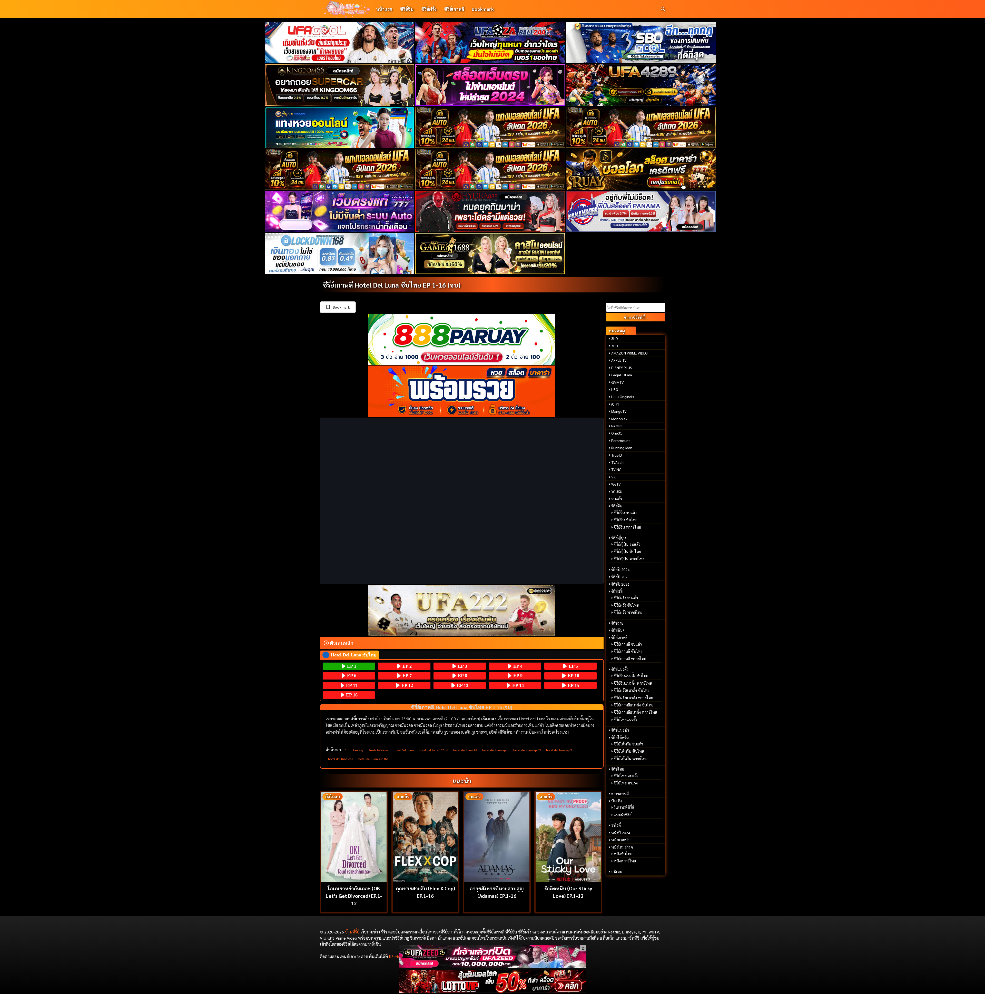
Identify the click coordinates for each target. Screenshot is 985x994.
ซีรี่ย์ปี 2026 (620, 584)
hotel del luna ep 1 (495, 750)
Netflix (616, 426)
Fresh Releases (378, 750)
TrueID (616, 455)
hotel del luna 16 (465, 750)
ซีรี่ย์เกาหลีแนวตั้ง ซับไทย (633, 705)
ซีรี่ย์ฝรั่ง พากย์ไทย (628, 612)
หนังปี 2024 (620, 832)
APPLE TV (619, 360)
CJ (346, 750)
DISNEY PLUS (621, 367)
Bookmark (483, 9)
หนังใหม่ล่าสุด (622, 847)
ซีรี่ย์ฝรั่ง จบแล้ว (626, 597)
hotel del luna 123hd (433, 750)
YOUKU (616, 491)
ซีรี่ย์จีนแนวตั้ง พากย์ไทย (633, 683)
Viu (613, 477)
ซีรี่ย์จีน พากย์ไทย (627, 527)
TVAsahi (617, 462)
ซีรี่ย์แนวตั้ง (619, 669)
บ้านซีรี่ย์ (352, 931)
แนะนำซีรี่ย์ (623, 814)
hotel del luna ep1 (340, 759)
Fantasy (358, 750)
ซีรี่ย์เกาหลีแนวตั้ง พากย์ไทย (635, 712)
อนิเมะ (616, 871)
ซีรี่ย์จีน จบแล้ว (625, 512)
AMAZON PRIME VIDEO (629, 353)
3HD (614, 338)
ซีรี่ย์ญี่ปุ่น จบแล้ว (627, 544)
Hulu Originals (622, 396)
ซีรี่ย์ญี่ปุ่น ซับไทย (627, 551)
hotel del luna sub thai (373, 759)
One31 (616, 433)
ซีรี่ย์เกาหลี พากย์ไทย (630, 658)
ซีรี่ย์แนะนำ (620, 730)
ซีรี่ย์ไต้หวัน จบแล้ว (628, 744)
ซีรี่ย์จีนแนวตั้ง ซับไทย (631, 675)
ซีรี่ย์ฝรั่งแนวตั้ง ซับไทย (631, 690)
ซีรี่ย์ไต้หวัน (620, 737)
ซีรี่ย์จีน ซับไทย (625, 519)
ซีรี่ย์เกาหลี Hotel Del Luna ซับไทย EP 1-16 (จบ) (391, 284)
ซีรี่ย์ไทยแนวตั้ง (625, 719)
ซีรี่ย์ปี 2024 (620, 569)
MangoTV (619, 411)
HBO (614, 389)
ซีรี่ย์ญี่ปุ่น (618, 537)
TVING (616, 469)
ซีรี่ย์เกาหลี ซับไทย (628, 651)
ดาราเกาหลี (620, 793)
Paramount (620, 440)
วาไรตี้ (616, 825)
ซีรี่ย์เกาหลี (454, 9)
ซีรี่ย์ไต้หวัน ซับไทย (629, 751)
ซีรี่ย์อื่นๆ (618, 630)
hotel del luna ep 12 (527, 750)
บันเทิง (616, 801)
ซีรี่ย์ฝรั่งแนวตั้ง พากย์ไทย (633, 697)
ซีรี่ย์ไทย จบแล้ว (626, 775)
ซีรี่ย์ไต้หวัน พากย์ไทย (630, 758)
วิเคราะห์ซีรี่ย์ (624, 807)
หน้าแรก (384, 9)
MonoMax (619, 418)
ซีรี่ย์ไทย (617, 769)
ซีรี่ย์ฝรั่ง (428, 9)
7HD (614, 345)
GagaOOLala (621, 374)
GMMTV (617, 382)
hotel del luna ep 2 (559, 750)
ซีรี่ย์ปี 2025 (620, 576)
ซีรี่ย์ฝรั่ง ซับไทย (626, 605)
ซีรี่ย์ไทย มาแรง (626, 783)
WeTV (616, 484)
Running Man (621, 447)
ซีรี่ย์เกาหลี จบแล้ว (628, 644)
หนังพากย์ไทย (625, 861)
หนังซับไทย (623, 853)
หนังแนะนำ (620, 840)
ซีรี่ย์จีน (406, 9)
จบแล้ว (616, 498)
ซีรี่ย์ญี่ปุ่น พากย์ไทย (629, 558)
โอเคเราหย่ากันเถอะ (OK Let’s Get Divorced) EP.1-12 (354, 895)
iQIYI (615, 404)
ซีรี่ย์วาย (617, 623)
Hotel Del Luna (403, 750)
